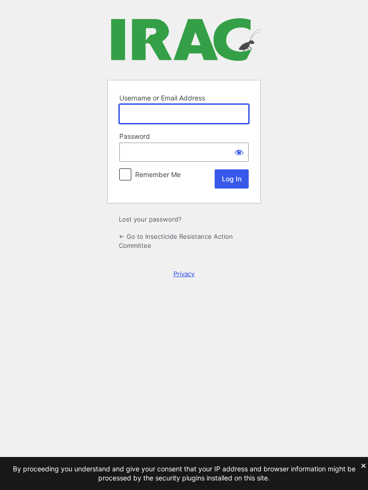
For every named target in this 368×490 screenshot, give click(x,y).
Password (134, 136)
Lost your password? (150, 219)
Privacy (184, 274)
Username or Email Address (162, 98)
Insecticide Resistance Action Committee (186, 43)
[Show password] (239, 152)
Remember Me (158, 174)
